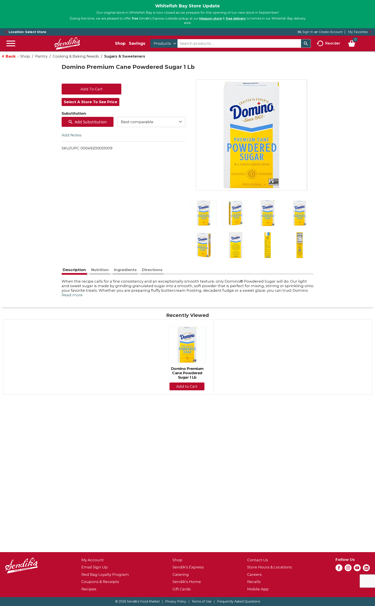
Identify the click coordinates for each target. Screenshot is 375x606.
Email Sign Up (94, 567)
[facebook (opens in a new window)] (339, 569)
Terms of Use (202, 601)
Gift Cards (182, 589)
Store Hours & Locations (269, 567)
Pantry (41, 56)
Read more (72, 295)
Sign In (308, 32)
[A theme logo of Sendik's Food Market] (67, 43)
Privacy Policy (175, 601)
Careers (254, 574)
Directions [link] (152, 270)
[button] (203, 213)
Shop (120, 43)
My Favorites (358, 32)
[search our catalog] (306, 43)
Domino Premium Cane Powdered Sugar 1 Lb (187, 372)
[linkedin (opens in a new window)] (366, 569)
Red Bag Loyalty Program (105, 574)
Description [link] (74, 270)
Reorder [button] (332, 43)
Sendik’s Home (187, 582)
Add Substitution (91, 121)
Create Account (331, 32)
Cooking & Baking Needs (76, 56)
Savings (137, 43)
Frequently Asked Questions (238, 601)
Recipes (88, 589)
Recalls (254, 582)
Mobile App (258, 589)
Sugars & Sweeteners (124, 56)
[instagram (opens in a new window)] (348, 569)
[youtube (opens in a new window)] (357, 569)
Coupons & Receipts (100, 582)
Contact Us (257, 560)
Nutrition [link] (100, 270)
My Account (92, 560)
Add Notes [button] (72, 135)
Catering (181, 574)
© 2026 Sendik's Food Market (137, 601)
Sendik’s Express (188, 567)
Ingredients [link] (125, 270)
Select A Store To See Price (90, 102)
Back (10, 56)
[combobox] (164, 43)
